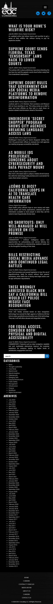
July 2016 (12, 547)
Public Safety (13, 382)
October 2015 (13, 566)
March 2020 (13, 502)
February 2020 (13, 504)
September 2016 (14, 543)
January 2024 (13, 412)
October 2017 (13, 515)
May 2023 (12, 423)
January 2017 (13, 534)
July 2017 (12, 521)
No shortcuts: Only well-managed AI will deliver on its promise (28, 228)
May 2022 (12, 449)
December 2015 (14, 562)
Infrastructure (13, 386)
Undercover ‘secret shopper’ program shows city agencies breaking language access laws (27, 126)
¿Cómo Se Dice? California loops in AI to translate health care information (27, 194)
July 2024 (12, 400)
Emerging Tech (13, 377)
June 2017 (12, 523)
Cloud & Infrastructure (16, 379)
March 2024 (13, 408)
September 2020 (14, 489)
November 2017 (14, 513)
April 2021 (12, 474)
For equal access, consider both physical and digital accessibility (28, 332)
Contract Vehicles (26, 584)
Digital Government (29, 34)
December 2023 (14, 415)
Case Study (12, 369)
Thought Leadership (15, 367)
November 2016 (14, 538)
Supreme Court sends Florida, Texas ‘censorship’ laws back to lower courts (28, 56)
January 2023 (13, 432)
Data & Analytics (14, 373)
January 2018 (13, 509)
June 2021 (12, 470)
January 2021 (13, 481)
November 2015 (14, 564)
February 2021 (13, 479)
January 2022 (13, 457)
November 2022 (14, 436)
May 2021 (12, 472)
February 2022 (13, 455)
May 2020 (12, 498)
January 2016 (13, 560)
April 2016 (12, 553)
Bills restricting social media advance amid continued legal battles (28, 260)
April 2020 (12, 500)
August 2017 (13, 519)
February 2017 (13, 532)
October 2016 (13, 541)
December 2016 (14, 536)
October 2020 (13, 487)
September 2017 (14, 517)
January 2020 (13, 506)
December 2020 (14, 483)
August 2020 (13, 491)
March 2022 (13, 453)
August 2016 (13, 545)
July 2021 (12, 468)
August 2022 (13, 442)
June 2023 (12, 421)
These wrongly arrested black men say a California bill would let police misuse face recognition (28, 296)
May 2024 (12, 404)
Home (26, 577)
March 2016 (13, 555)
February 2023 (13, 430)
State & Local (13, 371)
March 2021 (13, 477)
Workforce (12, 390)
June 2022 (12, 447)
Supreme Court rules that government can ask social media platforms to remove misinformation (28, 90)
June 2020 (12, 496)
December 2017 (14, 511)
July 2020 (12, 494)
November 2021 (14, 459)
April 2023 (12, 425)
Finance (11, 388)
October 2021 (13, 462)
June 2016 (12, 549)
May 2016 (12, 551)
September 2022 (14, 440)
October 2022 (13, 438)
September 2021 (14, 464)
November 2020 (14, 485)
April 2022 (12, 451)
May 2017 (12, 526)
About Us (26, 591)
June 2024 (12, 402)
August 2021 (13, 466)
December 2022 (14, 434)
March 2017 (13, 530)
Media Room (26, 588)
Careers (26, 581)
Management (13, 384)
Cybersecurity (13, 375)
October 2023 (13, 419)
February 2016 (13, 558)
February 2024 (13, 410)
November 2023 (14, 417)
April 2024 (12, 406)
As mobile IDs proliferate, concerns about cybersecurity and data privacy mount (27, 160)
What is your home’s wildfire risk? (27, 28)
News (20, 34)
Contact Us (26, 598)
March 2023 (13, 427)
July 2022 (12, 444)
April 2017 (12, 528)
